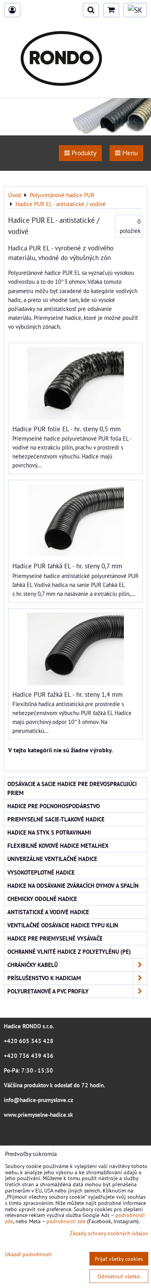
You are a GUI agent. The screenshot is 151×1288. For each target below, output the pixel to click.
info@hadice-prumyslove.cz (38, 1100)
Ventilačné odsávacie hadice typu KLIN (62, 925)
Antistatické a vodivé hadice (48, 912)
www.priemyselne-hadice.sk (38, 1114)
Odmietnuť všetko (119, 1276)
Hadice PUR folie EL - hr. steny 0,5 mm (66, 429)
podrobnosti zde (66, 1221)
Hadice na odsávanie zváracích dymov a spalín (73, 885)
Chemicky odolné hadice (42, 899)
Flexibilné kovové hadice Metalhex (58, 845)
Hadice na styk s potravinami (49, 832)
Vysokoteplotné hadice (41, 872)
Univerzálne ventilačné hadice (52, 859)
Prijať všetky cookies (119, 1258)
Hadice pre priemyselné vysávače (55, 938)
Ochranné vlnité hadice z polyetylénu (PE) (69, 951)
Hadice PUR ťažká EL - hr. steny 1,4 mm (67, 694)
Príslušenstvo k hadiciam (44, 978)
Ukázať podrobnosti (28, 1254)
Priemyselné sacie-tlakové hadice (56, 819)
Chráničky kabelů (32, 965)
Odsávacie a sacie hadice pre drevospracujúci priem (72, 788)
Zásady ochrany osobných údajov (109, 1233)
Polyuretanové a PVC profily (48, 991)
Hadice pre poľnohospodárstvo (53, 806)
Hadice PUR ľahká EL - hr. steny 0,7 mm (67, 566)
